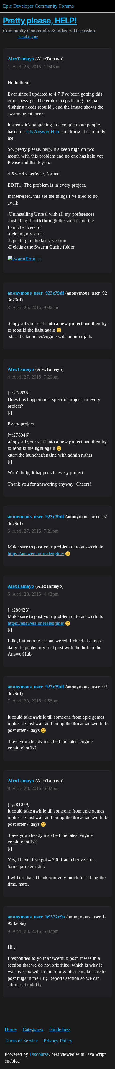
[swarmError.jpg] (25, 258)
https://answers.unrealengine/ (36, 553)
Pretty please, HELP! (40, 21)
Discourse (39, 1054)
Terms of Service (21, 1040)
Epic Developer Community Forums (38, 6)
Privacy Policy (58, 1040)
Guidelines (59, 1029)
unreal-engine (28, 37)
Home (11, 1029)
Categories (33, 1029)
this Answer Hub (42, 131)
